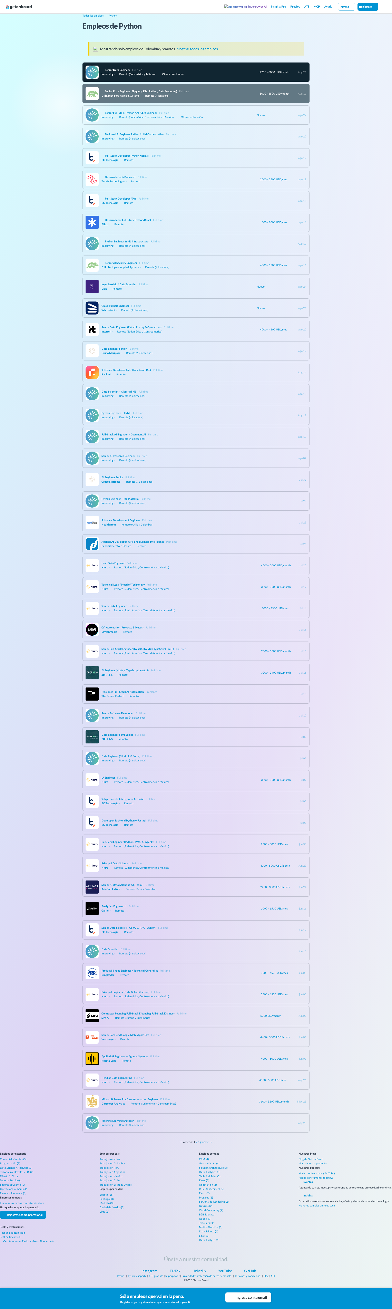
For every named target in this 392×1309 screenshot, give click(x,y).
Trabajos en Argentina (112, 1172)
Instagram (149, 1271)
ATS (306, 6)
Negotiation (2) (208, 1184)
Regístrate (366, 6)
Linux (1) (204, 1235)
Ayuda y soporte (137, 1276)
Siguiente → (205, 1142)
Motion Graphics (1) (210, 1227)
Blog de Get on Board (311, 1159)
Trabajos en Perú (109, 1167)
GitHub (250, 1271)
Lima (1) (104, 1211)
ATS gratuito (156, 1276)
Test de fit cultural (10, 1237)
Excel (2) (204, 1180)
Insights (308, 1195)
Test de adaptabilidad (12, 1232)
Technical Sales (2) (209, 1176)
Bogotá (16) (107, 1194)
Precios (295, 6)
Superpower (172, 1276)
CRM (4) (204, 1159)
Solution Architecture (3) (213, 1167)
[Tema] (382, 6)
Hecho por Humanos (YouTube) (317, 1173)
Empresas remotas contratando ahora (22, 1203)
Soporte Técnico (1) (11, 1180)
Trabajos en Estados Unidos (116, 1184)
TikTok (175, 1271)
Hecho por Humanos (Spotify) (316, 1177)
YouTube (225, 1271)
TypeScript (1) (207, 1222)
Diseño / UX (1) (9, 1176)
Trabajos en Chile (110, 1180)
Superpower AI (257, 6)
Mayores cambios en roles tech (317, 1205)
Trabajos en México (111, 1176)
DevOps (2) (206, 1205)
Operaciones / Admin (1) (14, 1189)
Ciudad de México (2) (112, 1207)
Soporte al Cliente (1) (12, 1184)
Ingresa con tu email (251, 1297)
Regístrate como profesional (24, 1214)
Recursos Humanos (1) (13, 1193)
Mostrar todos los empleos (197, 49)
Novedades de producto (312, 1163)
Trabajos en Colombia (112, 1163)
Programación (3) (10, 1163)
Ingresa (345, 6)
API (273, 1276)
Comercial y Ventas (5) (13, 1159)
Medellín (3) (107, 1203)
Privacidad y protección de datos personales (207, 1276)
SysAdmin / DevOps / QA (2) (16, 1172)
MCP (317, 6)
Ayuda (328, 6)
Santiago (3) (107, 1199)
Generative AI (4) (209, 1163)
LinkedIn (199, 1271)
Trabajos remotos (110, 1159)
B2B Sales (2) (207, 1214)
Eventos (308, 1181)
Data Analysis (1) (209, 1240)
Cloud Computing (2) (211, 1210)
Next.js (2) (205, 1218)
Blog (266, 1276)
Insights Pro (278, 6)
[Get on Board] (19, 7)
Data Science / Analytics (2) (16, 1167)
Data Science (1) (208, 1231)
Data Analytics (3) (209, 1172)
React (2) (204, 1193)
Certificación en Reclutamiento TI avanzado (28, 1241)
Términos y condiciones (248, 1276)
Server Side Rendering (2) (214, 1201)
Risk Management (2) (211, 1189)
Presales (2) (206, 1197)
